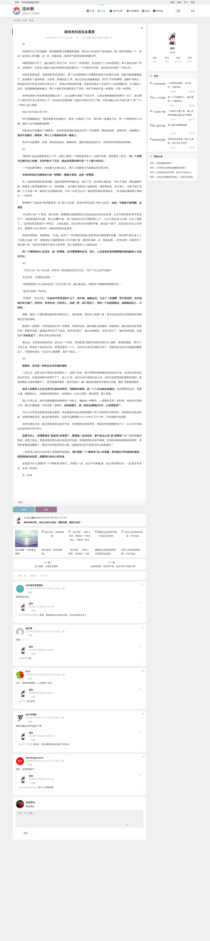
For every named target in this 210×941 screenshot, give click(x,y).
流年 (33, 517)
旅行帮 (29, 628)
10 (77, 37)
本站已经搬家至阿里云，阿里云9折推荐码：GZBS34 (182, 177)
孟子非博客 (31, 714)
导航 (192, 2)
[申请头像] (140, 803)
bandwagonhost (34, 757)
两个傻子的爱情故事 (177, 125)
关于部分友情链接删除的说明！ (172, 167)
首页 (18, 20)
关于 (186, 2)
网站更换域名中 (164, 163)
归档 (172, 2)
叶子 (28, 671)
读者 (179, 2)
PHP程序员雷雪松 (34, 585)
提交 (26, 833)
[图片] (138, 824)
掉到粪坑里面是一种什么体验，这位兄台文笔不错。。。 (181, 143)
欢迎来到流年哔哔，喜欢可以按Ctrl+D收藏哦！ (179, 172)
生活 (25, 20)
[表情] (132, 824)
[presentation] (127, 535)
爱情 (24, 509)
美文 (31, 20)
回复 (30, 592)
